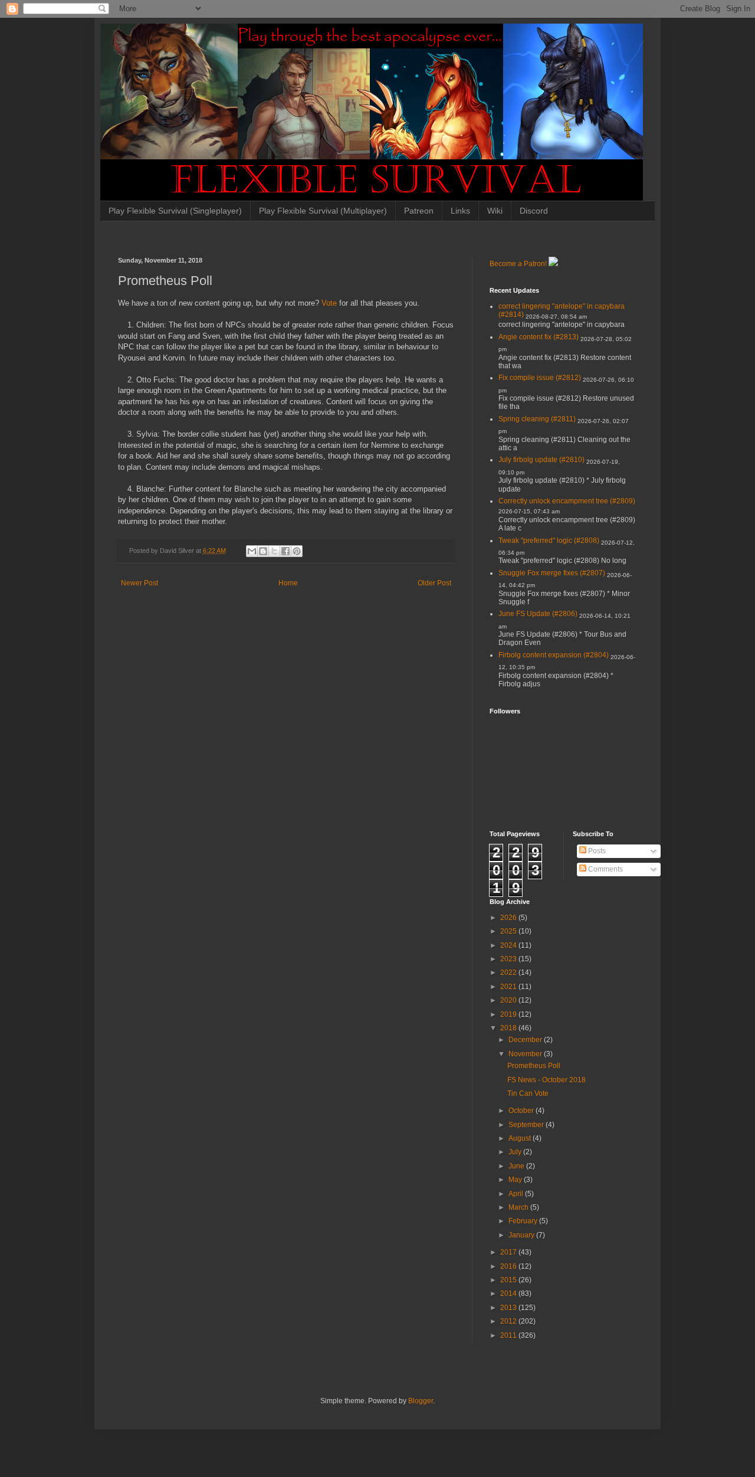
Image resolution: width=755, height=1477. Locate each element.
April (516, 1194)
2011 (509, 1335)
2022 (509, 972)
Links (460, 210)
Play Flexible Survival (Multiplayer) (323, 210)
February (523, 1221)
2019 (509, 1014)
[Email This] (252, 551)
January (522, 1235)
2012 (509, 1321)
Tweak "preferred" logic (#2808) (548, 540)
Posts (596, 851)
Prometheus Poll (533, 1066)
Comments (604, 869)
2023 (509, 959)
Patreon (419, 210)
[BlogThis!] (263, 551)
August (520, 1138)
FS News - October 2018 (546, 1080)
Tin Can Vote (528, 1093)
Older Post (434, 583)
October (522, 1110)
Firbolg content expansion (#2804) (553, 655)
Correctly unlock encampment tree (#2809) (566, 501)
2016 (509, 1266)
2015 (509, 1280)
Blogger (420, 1401)
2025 (509, 931)
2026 (509, 917)
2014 (509, 1293)
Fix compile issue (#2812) (539, 378)
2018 (509, 1028)
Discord (534, 210)
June (517, 1166)
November (526, 1054)
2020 (509, 1000)
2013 (509, 1308)
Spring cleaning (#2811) (537, 419)
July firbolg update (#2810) (541, 460)
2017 (509, 1252)
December (526, 1040)
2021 (509, 987)
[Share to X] (274, 551)
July (515, 1152)
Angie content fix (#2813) (538, 337)
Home (288, 583)
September (527, 1125)
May (516, 1179)
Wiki (495, 210)
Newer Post (139, 583)
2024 (509, 945)
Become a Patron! (518, 264)
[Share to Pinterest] (297, 551)
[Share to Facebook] (285, 551)
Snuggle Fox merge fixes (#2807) (551, 573)
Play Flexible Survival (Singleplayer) (175, 210)
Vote (329, 303)
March (519, 1207)
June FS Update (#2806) (537, 614)
